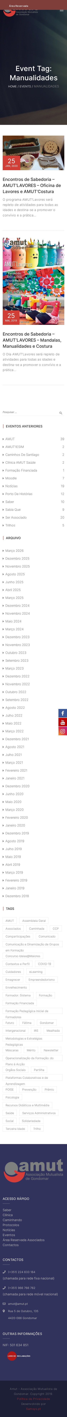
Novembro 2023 (17, 645)
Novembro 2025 (17, 566)
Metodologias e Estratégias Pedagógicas (24, 1039)
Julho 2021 (13, 755)
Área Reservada (18, 5)
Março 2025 (14, 598)
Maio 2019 (13, 857)
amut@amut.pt (18, 1304)
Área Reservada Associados (23, 1240)
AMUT (10, 439)
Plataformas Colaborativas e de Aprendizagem (27, 1078)
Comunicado (47, 936)
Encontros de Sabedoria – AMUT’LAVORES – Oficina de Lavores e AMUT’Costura (32, 185)
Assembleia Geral (34, 920)
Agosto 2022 (15, 707)
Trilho (37, 1128)
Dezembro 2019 (17, 833)
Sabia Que (13, 509)
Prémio (49, 1089)
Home (12, 86)
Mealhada (53, 1030)
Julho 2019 (13, 849)
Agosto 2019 (14, 841)
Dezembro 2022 (17, 676)
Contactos (11, 1245)
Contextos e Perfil (18, 964)
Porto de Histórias (18, 494)
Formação (45, 995)
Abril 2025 (13, 590)
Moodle (11, 478)
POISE (10, 1089)
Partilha (39, 1070)
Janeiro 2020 (15, 825)
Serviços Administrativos (39, 1113)
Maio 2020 (13, 802)
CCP (56, 928)
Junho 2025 (14, 582)
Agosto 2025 (15, 574)
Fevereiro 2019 (16, 880)
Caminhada (36, 928)
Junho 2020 (14, 794)
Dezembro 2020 (17, 786)
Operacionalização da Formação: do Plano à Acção (29, 1058)
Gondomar (47, 1023)
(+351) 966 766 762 (21, 1288)
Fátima (26, 1023)
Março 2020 (14, 810)
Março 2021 (14, 762)
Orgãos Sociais (16, 1070)
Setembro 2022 (16, 700)
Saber (9, 502)
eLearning (36, 972)
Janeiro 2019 (14, 888)
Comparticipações (18, 936)
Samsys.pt (33, 1409)
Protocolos (11, 1225)
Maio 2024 (13, 621)
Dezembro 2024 (17, 605)
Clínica (8, 1215)
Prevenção (29, 1089)
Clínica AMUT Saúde (20, 462)
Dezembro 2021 (17, 739)
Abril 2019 (12, 864)
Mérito (31, 1050)
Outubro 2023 (15, 653)
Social (10, 1121)
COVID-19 (44, 964)
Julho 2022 (13, 715)
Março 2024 (14, 629)
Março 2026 (14, 550)
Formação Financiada (21, 470)
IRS (36, 1030)
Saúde (10, 1113)
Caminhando (12, 1220)
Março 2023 (14, 668)
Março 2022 (14, 731)
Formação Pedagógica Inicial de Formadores (27, 1011)
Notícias (11, 486)
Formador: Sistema (18, 995)
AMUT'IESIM (14, 447)
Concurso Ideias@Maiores (23, 956)
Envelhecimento (16, 987)
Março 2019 (14, 872)
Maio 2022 (13, 723)
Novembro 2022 (17, 684)
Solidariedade (31, 1121)
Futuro (10, 1023)
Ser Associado (16, 517)
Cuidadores (13, 972)
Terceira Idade (15, 1128)
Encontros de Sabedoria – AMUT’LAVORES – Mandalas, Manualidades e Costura (32, 340)
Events (25, 86)
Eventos (9, 1235)
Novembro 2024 (17, 613)
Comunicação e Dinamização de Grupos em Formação (32, 944)
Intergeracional (16, 1030)
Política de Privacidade (33, 1399)
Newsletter (51, 1050)
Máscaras (12, 1050)
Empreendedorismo (42, 979)
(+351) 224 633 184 (21, 1272)
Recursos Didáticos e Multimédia (27, 1105)
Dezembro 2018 (17, 896)
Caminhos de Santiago (22, 455)
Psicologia (12, 1097)
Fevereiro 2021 (16, 770)
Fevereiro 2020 (16, 817)
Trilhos (10, 525)
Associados (13, 928)
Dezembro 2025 (17, 558)
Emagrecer (13, 979)
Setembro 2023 (16, 660)
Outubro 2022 (15, 692)
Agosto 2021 (14, 747)
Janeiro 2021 (14, 778)
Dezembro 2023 (17, 637)
